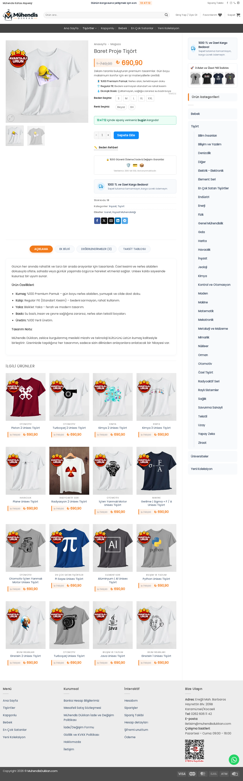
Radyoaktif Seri (208, 381)
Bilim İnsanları (207, 136)
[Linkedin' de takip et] (238, 3)
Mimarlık (203, 337)
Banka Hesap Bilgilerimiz (81, 700)
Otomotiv (205, 364)
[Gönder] (166, 15)
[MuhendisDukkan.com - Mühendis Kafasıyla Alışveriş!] (20, 15)
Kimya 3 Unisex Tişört (156, 428)
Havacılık (204, 250)
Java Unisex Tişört (112, 656)
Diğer (202, 162)
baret (107, 212)
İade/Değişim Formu (79, 727)
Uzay (201, 425)
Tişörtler (88, 28)
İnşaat (202, 258)
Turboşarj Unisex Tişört (69, 656)
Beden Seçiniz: (103, 98)
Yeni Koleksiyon (168, 28)
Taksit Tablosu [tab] (134, 249)
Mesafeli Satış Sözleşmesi (82, 708)
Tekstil (202, 416)
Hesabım (131, 700)
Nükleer (203, 346)
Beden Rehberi (106, 147)
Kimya (202, 276)
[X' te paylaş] (104, 221)
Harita (202, 241)
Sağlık (202, 399)
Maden (203, 293)
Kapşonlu (107, 28)
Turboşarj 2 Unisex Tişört (69, 428)
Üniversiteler (199, 456)
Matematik (206, 311)
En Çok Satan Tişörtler (213, 188)
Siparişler (131, 708)
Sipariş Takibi (215, 3)
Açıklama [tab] (41, 249)
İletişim (69, 749)
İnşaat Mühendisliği (124, 212)
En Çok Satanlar (142, 28)
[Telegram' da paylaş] (125, 221)
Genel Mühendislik (210, 223)
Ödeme (130, 737)
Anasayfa (100, 44)
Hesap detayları (136, 722)
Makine (203, 302)
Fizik (201, 215)
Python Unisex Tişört (156, 579)
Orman (203, 355)
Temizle (172, 93)
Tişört (195, 126)
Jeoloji (202, 267)
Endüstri (203, 197)
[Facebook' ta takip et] (227, 3)
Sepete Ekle (126, 135)
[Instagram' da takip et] (231, 3)
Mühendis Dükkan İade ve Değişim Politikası (89, 717)
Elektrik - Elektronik (210, 171)
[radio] (119, 98)
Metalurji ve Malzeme (213, 329)
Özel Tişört (205, 372)
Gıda (201, 232)
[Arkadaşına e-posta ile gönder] (111, 221)
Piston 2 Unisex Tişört (25, 428)
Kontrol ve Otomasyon (214, 285)
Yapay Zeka (206, 434)
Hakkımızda (72, 742)
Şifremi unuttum (136, 730)
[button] (186, 15)
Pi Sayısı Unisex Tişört (69, 579)
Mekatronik (205, 320)
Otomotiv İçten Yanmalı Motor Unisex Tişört (25, 580)
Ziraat (202, 443)
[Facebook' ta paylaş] (97, 221)
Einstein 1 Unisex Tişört (156, 656)
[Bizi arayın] (235, 3)
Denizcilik (204, 153)
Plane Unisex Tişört (25, 501)
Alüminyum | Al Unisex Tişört (113, 580)
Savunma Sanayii (210, 407)
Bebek (122, 28)
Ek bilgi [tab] (64, 249)
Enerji (201, 206)
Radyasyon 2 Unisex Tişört (69, 501)
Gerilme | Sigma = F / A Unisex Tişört (156, 503)
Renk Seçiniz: (102, 106)
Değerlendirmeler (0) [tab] (96, 249)
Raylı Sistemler (208, 390)
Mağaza (115, 44)
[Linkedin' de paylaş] (118, 221)
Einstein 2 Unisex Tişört (25, 656)
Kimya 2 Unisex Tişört (113, 428)
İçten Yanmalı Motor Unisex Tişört (113, 503)
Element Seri (207, 179)
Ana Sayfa (71, 28)
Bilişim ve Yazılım (209, 144)
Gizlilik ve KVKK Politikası (81, 734)
